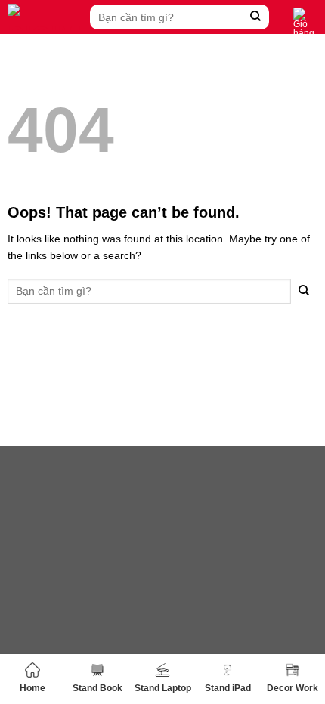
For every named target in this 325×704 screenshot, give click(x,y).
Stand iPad (228, 688)
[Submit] (256, 17)
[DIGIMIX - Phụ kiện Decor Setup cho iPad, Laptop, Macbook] (45, 17)
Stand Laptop (163, 688)
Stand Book (97, 688)
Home (32, 688)
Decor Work (292, 688)
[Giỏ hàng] (305, 22)
